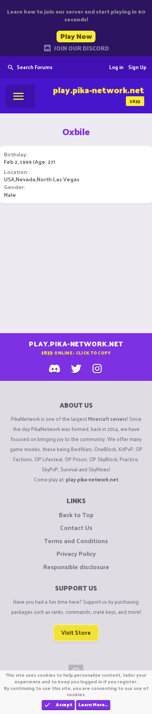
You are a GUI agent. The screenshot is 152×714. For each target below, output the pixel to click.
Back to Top (76, 515)
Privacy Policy (76, 554)
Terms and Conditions (76, 541)
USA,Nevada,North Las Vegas (42, 179)
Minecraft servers (107, 418)
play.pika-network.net (92, 479)
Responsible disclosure (76, 567)
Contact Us (76, 528)
